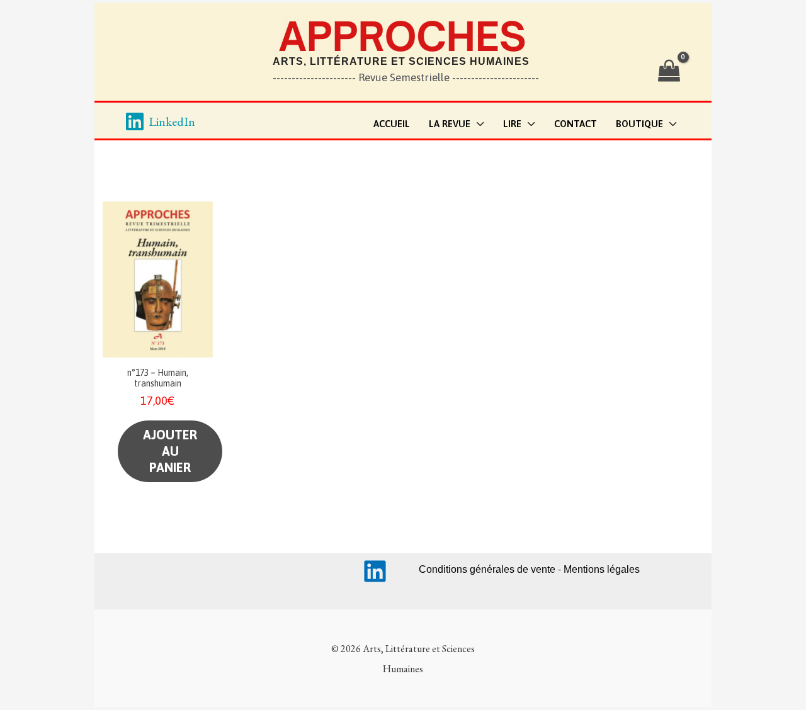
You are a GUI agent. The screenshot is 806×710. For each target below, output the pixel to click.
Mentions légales (602, 569)
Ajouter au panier (170, 451)
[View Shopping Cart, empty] (669, 71)
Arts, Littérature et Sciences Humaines (401, 61)
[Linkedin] (375, 571)
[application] (477, 124)
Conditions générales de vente (487, 569)
